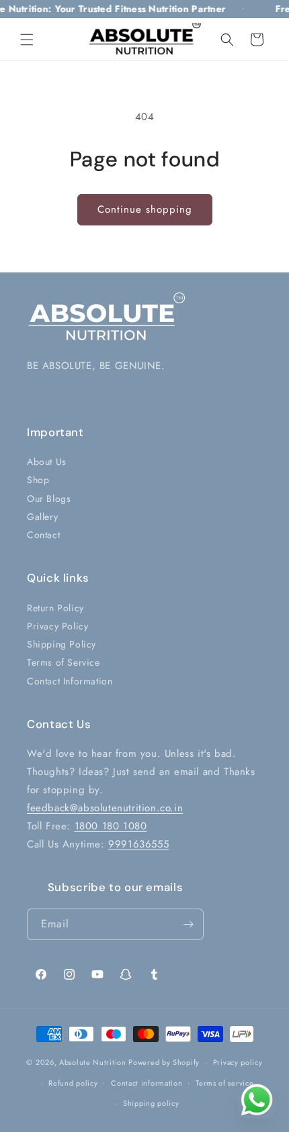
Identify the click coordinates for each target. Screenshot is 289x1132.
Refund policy (72, 1083)
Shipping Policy (61, 644)
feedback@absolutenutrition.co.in (105, 808)
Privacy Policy (57, 626)
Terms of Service (63, 662)
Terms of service (224, 1083)
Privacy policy (238, 1062)
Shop (38, 479)
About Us (47, 461)
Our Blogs (49, 498)
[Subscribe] (188, 924)
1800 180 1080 (111, 826)
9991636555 (138, 844)
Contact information (146, 1083)
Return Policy (55, 608)
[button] (27, 39)
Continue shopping (144, 209)
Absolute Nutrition (92, 1062)
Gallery (42, 516)
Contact (43, 535)
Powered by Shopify (164, 1062)
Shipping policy (151, 1103)
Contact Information (69, 681)
